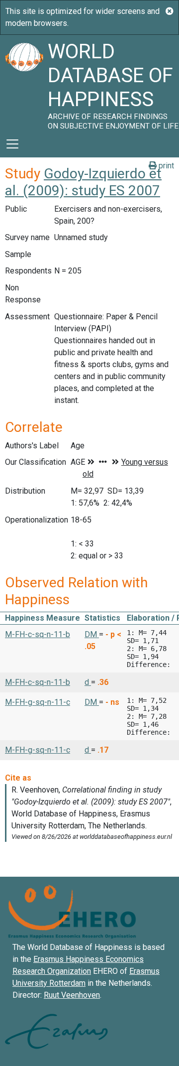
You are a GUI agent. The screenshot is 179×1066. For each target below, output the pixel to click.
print (165, 165)
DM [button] (92, 634)
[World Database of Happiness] (24, 83)
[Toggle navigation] (12, 143)
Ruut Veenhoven (72, 995)
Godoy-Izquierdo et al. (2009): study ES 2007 (83, 182)
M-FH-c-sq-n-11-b (37, 634)
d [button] (88, 682)
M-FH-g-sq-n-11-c (37, 702)
